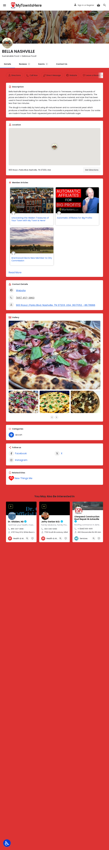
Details (7, 64)
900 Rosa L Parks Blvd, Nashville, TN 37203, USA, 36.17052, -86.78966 (55, 305)
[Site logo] (26, 5)
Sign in (81, 5)
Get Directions (91, 170)
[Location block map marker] (54, 146)
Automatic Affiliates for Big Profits (74, 217)
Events (42, 64)
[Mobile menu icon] (4, 5)
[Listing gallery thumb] (54, 355)
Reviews (24, 64)
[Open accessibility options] (7, 843)
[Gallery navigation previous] (52, 417)
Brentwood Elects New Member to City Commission (31, 259)
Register (90, 5)
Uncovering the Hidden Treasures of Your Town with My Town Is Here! (30, 219)
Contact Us (61, 64)
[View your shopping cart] (98, 5)
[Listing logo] (7, 43)
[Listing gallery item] (23, 402)
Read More (15, 272)
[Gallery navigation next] (56, 417)
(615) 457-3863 (25, 297)
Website (21, 290)
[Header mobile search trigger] (104, 5)
